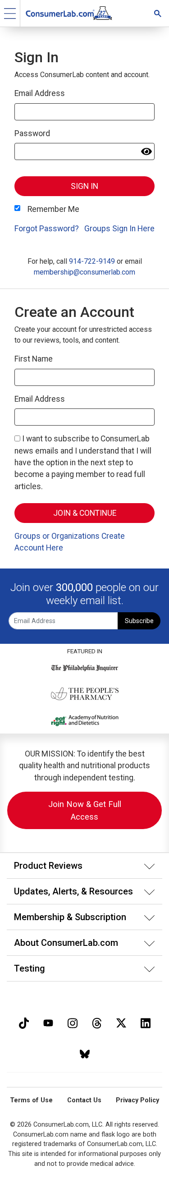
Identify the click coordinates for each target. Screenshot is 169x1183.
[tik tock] (24, 1022)
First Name (33, 358)
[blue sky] (85, 1053)
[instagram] (73, 1022)
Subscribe (139, 621)
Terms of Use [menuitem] (31, 1100)
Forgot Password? (46, 228)
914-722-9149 (92, 261)
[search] (157, 13)
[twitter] (121, 1022)
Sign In (84, 186)
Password (32, 133)
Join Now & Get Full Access (84, 810)
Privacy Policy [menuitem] (137, 1100)
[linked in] (146, 1022)
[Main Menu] (10, 13)
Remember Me (53, 209)
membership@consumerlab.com (84, 272)
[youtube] (48, 1022)
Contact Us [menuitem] (84, 1100)
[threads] (97, 1022)
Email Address (39, 93)
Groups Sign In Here (119, 228)
